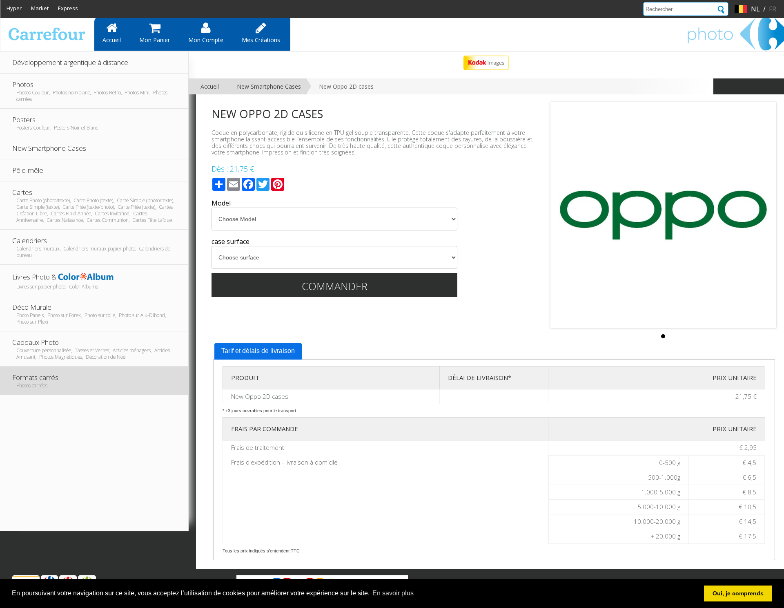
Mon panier (154, 40)
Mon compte (205, 40)
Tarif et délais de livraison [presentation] (258, 350)
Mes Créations (261, 40)
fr (772, 8)
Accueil (111, 40)
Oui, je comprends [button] (738, 593)
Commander (335, 286)
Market (40, 8)
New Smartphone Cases (269, 86)
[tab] (258, 351)
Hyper (14, 8)
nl (755, 8)
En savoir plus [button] (393, 593)
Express (68, 8)
